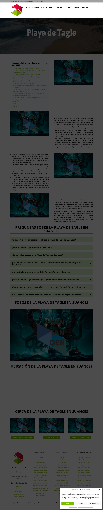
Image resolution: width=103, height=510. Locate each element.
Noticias (85, 7)
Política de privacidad (83, 507)
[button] (100, 490)
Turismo (49, 7)
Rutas (68, 7)
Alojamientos (37, 7)
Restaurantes (25, 7)
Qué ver (59, 7)
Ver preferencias (94, 503)
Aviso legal (90, 507)
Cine (22, 13)
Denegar (81, 503)
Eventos (77, 7)
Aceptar (68, 503)
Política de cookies (73, 507)
